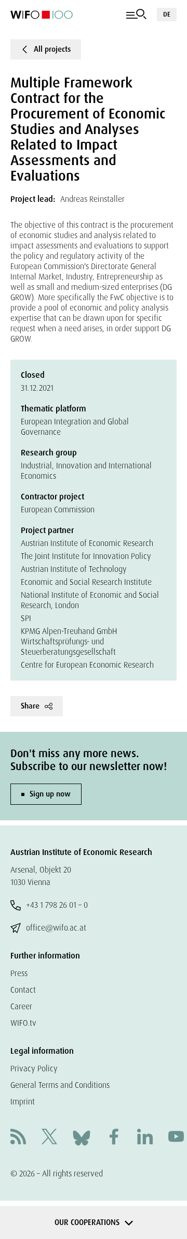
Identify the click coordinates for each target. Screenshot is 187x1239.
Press (19, 973)
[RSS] (18, 1138)
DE (166, 14)
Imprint (22, 1101)
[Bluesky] (81, 1137)
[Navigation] (136, 14)
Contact (23, 989)
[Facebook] (114, 1138)
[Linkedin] (145, 1138)
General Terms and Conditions (60, 1085)
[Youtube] (176, 1138)
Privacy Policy (34, 1068)
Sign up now (50, 794)
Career (21, 1006)
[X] (49, 1138)
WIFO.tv (23, 1022)
